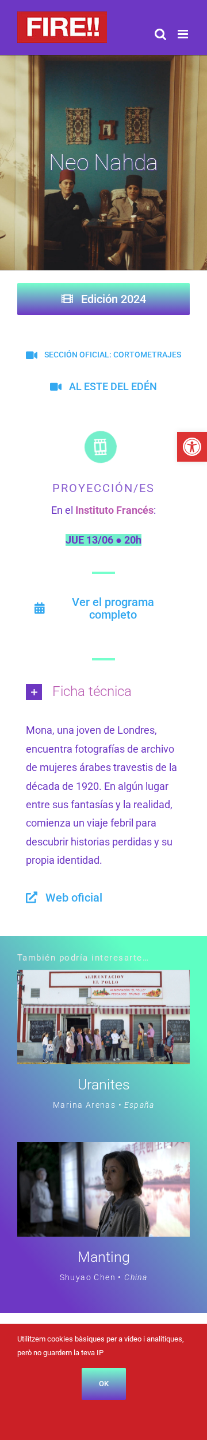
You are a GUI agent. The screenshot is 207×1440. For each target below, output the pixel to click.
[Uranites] (103, 979)
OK (104, 1383)
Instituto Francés (114, 510)
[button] (192, 447)
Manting (104, 1257)
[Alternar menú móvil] (184, 34)
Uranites (104, 1084)
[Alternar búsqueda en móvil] (160, 34)
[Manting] (103, 1151)
